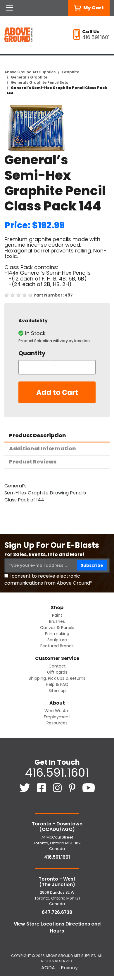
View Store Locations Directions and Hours (57, 927)
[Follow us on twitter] (25, 787)
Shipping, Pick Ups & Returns (57, 678)
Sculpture (57, 640)
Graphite (70, 71)
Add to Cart (57, 392)
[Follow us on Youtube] (88, 787)
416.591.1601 (57, 772)
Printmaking (57, 634)
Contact (57, 666)
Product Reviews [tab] (32, 461)
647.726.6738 (57, 912)
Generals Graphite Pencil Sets (39, 82)
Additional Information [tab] (42, 448)
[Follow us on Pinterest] (73, 787)
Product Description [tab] (37, 435)
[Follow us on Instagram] (58, 787)
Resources (57, 723)
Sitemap (57, 690)
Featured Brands (57, 646)
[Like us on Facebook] (42, 787)
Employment (57, 717)
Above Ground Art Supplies (30, 71)
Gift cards (57, 672)
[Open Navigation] (9, 8)
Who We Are (57, 711)
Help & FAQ (57, 684)
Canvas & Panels (57, 627)
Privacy (69, 967)
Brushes (57, 621)
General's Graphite (29, 77)
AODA (48, 967)
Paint (57, 615)
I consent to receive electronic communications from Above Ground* (48, 579)
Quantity (32, 353)
